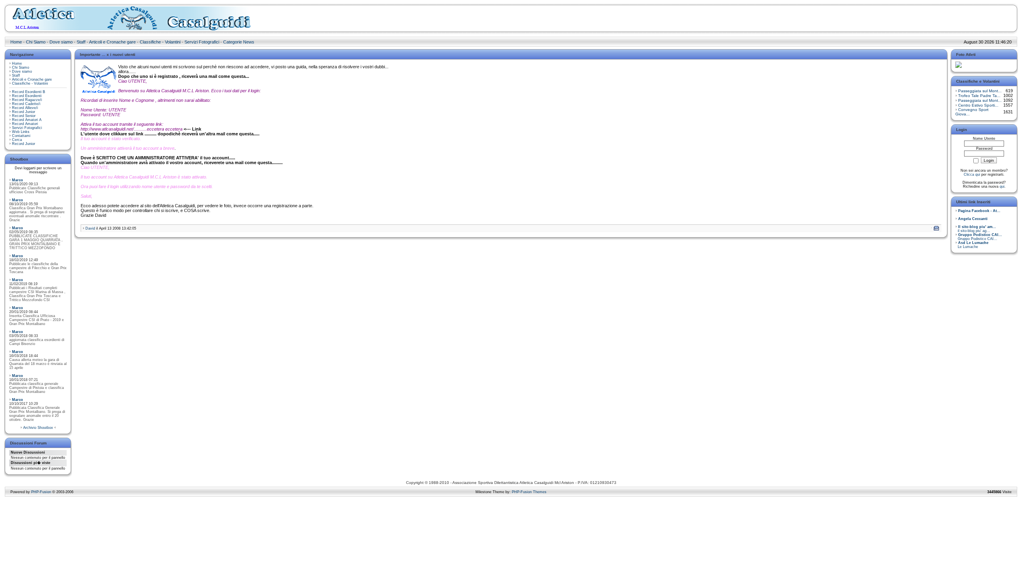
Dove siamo (61, 42)
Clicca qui (972, 174)
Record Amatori (25, 124)
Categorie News (238, 42)
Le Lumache (971, 245)
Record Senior (24, 116)
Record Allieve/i (25, 108)
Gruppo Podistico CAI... (978, 237)
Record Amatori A (27, 120)
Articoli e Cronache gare (112, 42)
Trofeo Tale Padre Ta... (979, 95)
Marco (17, 180)
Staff (81, 42)
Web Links (21, 132)
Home (16, 42)
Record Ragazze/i (27, 100)
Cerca (17, 140)
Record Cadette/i (26, 104)
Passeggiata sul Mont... (980, 91)
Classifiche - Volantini (160, 42)
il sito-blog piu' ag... (975, 229)
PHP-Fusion (41, 492)
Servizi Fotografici (201, 42)
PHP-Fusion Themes (529, 492)
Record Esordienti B (28, 92)
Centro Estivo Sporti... (978, 105)
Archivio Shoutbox (38, 428)
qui (1002, 186)
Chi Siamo (36, 42)
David (90, 228)
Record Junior (23, 112)
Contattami (21, 136)
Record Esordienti (27, 96)
